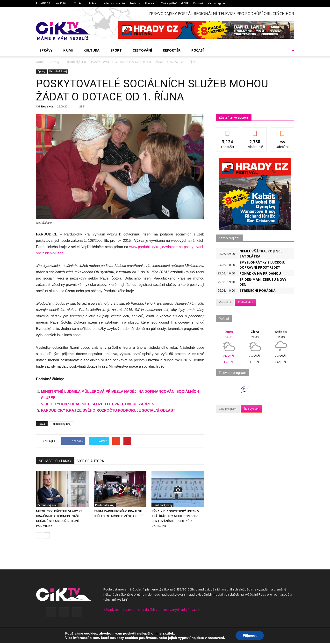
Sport (116, 50)
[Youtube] (77, 612)
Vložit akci (225, 302)
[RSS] (64, 612)
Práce (92, 3)
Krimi (68, 50)
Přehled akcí (245, 302)
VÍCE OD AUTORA (90, 461)
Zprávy (45, 50)
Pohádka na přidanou (260, 273)
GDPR (185, 3)
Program (151, 3)
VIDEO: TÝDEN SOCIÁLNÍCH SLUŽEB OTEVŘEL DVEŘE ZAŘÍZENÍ (98, 404)
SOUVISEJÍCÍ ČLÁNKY (55, 461)
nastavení (216, 638)
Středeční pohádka (257, 290)
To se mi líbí (228, 131)
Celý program (228, 408)
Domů (40, 62)
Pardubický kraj (58, 71)
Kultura (92, 50)
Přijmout (250, 635)
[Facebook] (51, 612)
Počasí (197, 50)
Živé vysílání (169, 3)
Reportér (171, 50)
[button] (287, 50)
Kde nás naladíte (114, 3)
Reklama (135, 3)
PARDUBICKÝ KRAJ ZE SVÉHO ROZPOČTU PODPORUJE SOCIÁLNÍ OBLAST (108, 410)
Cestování (142, 50)
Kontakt (198, 3)
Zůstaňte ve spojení (234, 117)
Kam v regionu (217, 3)
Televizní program (232, 373)
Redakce (47, 106)
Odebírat (255, 131)
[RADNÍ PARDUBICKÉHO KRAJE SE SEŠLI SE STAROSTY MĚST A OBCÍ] (120, 489)
